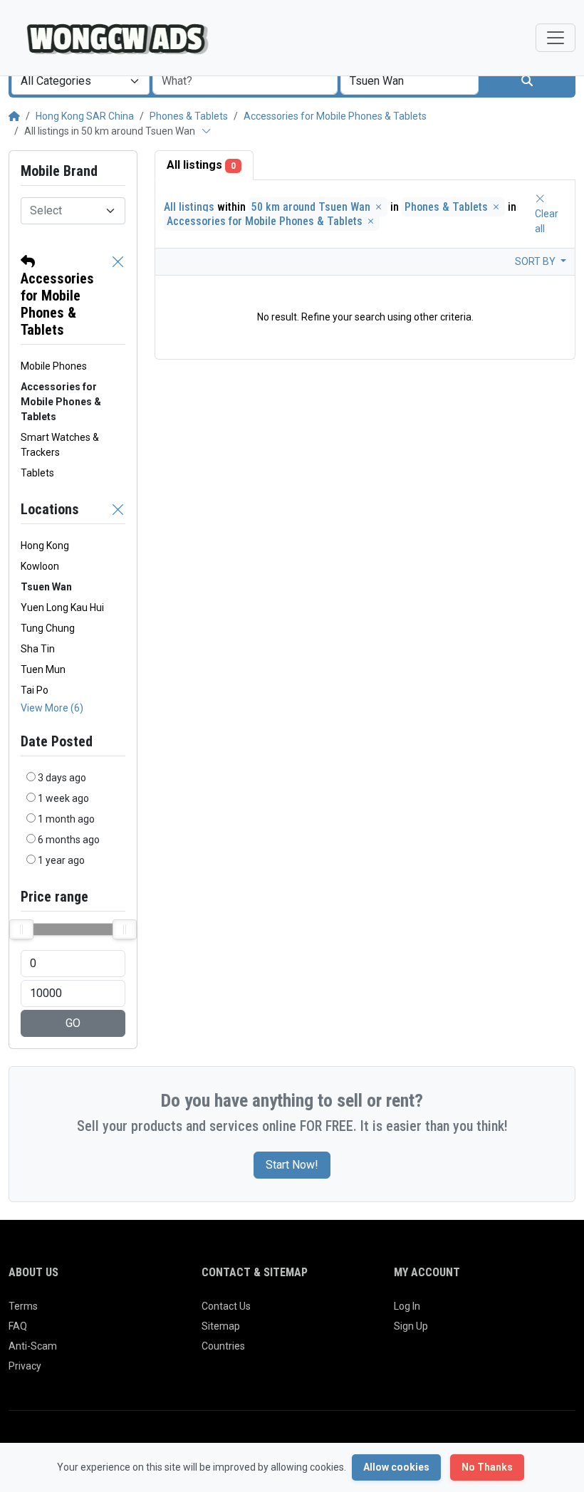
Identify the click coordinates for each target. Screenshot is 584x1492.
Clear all (546, 221)
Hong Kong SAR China (85, 116)
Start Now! (292, 1165)
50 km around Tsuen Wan (312, 207)
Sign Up (411, 1326)
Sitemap (221, 1326)
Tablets (37, 473)
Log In (407, 1306)
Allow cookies (396, 1467)
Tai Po (34, 690)
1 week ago (63, 798)
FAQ (18, 1326)
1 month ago (66, 819)
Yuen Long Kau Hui (62, 607)
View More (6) (52, 708)
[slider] (21, 929)
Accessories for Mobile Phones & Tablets (335, 116)
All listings (201, 165)
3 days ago (62, 777)
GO (73, 1023)
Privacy (25, 1366)
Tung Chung (48, 628)
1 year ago (61, 860)
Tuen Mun (43, 669)
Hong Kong (45, 545)
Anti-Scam (33, 1346)
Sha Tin (38, 648)
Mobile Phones (54, 366)
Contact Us (226, 1306)
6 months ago (69, 839)
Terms (23, 1306)
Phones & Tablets (189, 116)
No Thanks (487, 1467)
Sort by (536, 261)
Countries (223, 1346)
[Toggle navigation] (555, 38)
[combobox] (80, 81)
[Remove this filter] (118, 295)
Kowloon (40, 566)
